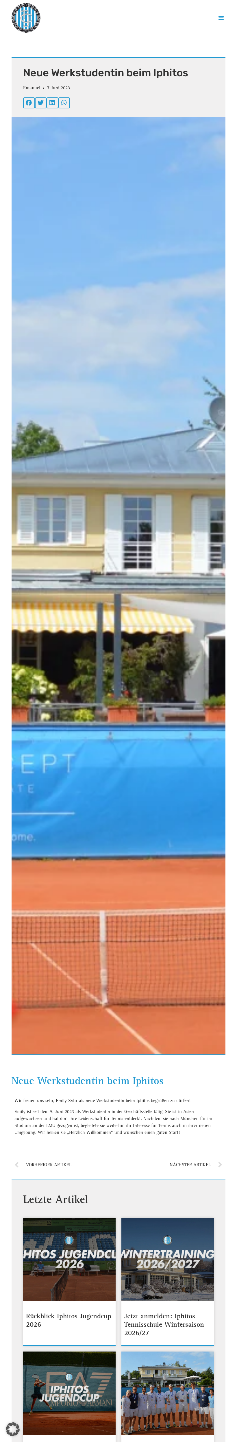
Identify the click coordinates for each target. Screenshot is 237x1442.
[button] (221, 17)
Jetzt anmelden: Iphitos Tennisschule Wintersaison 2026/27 (164, 1325)
